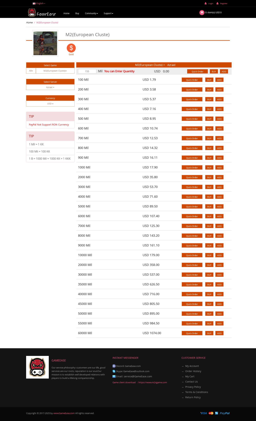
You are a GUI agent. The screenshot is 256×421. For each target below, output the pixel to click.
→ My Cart (187, 376)
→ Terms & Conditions (194, 392)
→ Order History (191, 371)
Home (29, 22)
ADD (224, 71)
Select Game (50, 65)
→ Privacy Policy (191, 386)
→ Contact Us (189, 381)
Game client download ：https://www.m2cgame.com (140, 382)
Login (210, 3)
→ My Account (190, 366)
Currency (50, 98)
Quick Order (197, 71)
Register (223, 3)
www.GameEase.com (64, 413)
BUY (214, 71)
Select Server (50, 81)
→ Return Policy (191, 397)
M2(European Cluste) (47, 22)
